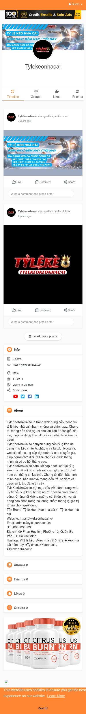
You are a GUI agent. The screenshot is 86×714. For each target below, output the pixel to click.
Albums (19, 565)
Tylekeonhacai (43, 66)
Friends (19, 579)
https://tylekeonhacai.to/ (27, 364)
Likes (18, 593)
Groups (19, 607)
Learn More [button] (56, 696)
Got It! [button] (43, 708)
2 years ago (24, 120)
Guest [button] (75, 4)
